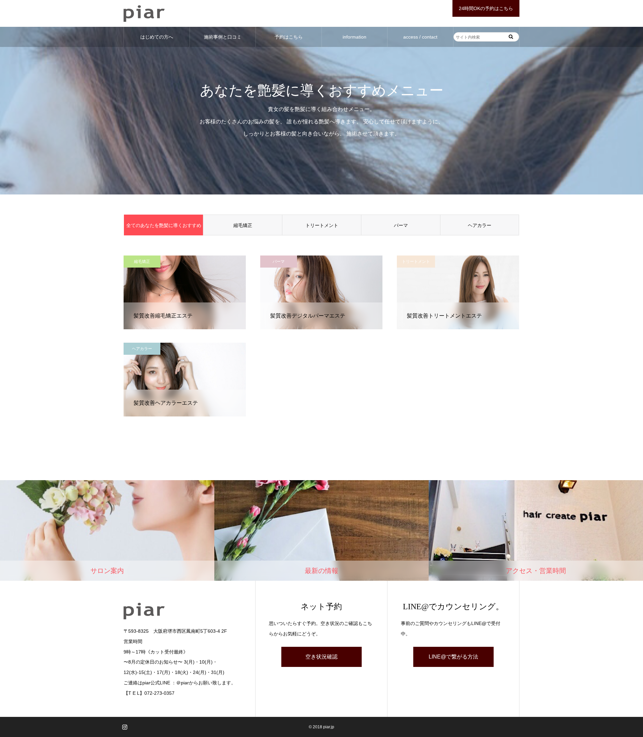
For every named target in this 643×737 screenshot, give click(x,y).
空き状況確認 (321, 657)
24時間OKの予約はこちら (486, 8)
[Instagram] (124, 727)
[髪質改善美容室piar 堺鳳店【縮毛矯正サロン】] (144, 13)
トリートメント (321, 225)
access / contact (420, 37)
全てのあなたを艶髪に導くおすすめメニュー (163, 229)
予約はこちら (289, 37)
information (354, 37)
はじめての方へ (156, 37)
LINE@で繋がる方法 (453, 657)
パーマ (401, 225)
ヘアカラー (479, 225)
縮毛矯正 (242, 225)
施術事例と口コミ (222, 37)
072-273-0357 (159, 693)
